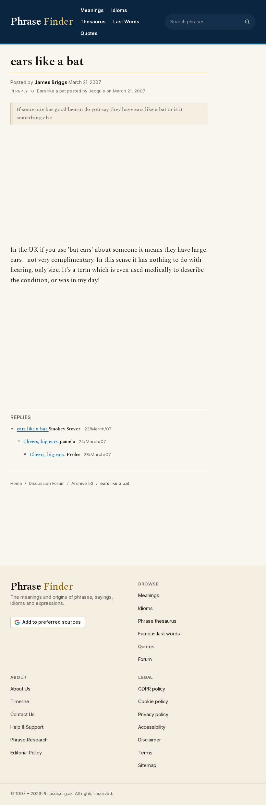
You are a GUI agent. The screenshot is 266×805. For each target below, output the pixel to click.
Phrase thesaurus (157, 621)
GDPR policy (151, 688)
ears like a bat (33, 429)
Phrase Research (29, 739)
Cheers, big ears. (41, 441)
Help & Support (26, 727)
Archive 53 (82, 483)
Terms (145, 752)
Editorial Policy (26, 752)
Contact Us (22, 714)
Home (16, 483)
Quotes (88, 33)
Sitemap (147, 765)
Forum (145, 659)
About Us (20, 688)
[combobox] (205, 21)
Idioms (119, 10)
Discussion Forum (47, 483)
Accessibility (151, 727)
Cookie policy (153, 701)
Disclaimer (149, 739)
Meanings (91, 10)
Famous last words (159, 633)
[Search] (247, 22)
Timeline (19, 701)
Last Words (126, 21)
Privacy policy (153, 714)
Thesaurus (92, 21)
